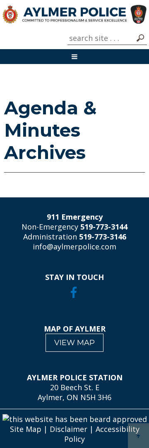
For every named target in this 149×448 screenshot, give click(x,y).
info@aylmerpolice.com (74, 246)
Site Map (25, 429)
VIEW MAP (74, 342)
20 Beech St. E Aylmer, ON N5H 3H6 (74, 392)
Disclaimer (68, 429)
